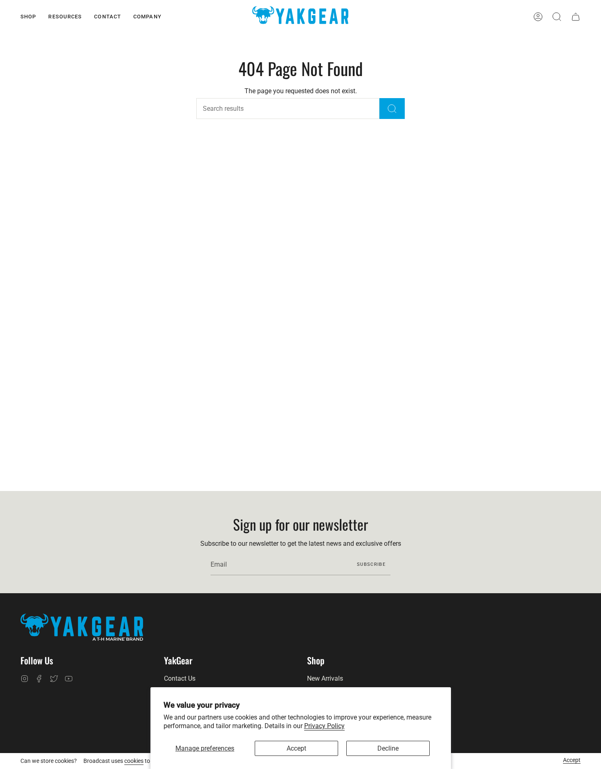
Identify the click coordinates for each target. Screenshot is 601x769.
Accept (296, 748)
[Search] (392, 108)
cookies (134, 761)
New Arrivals (325, 678)
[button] (28, 17)
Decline (388, 748)
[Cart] (575, 17)
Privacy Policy (324, 726)
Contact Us (179, 678)
